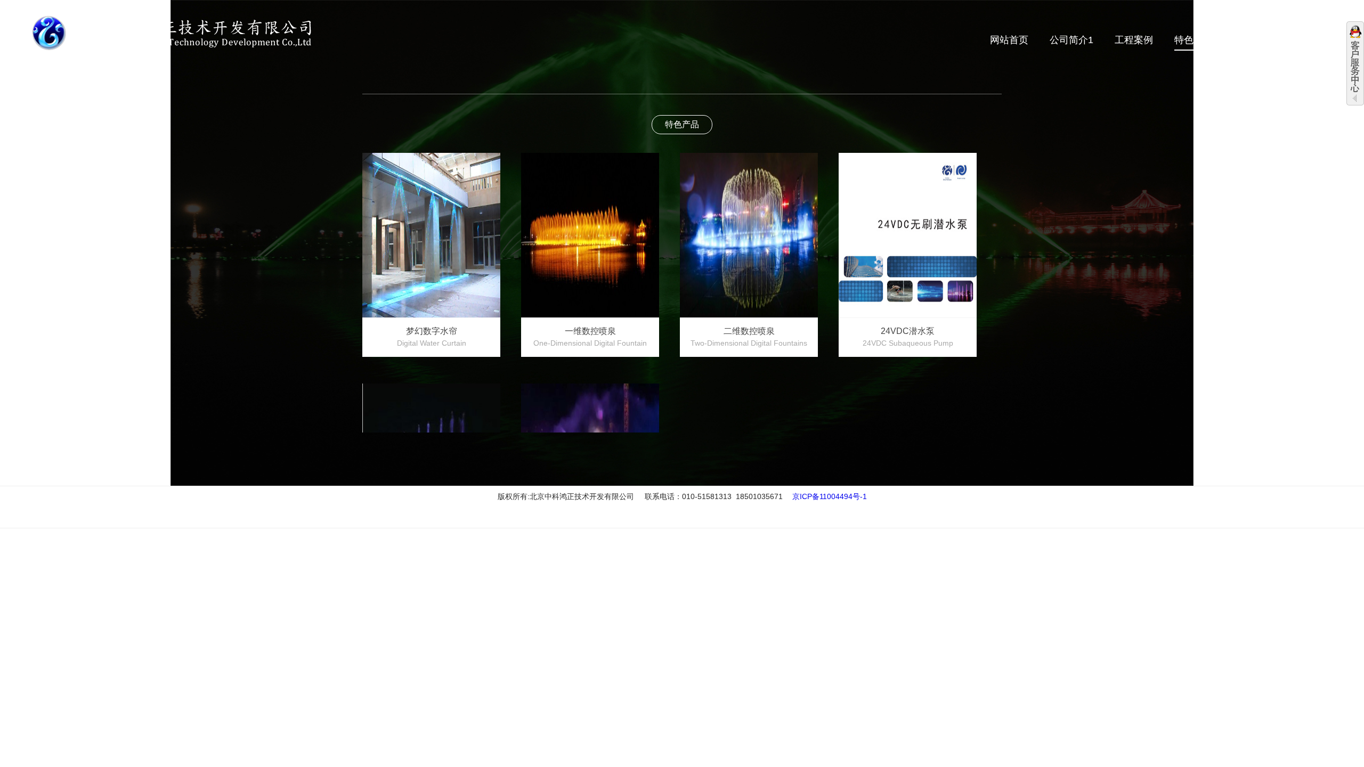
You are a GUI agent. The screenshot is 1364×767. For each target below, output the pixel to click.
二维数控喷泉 (749, 337)
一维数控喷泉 (590, 337)
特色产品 (1193, 40)
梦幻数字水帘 (431, 337)
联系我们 (1313, 40)
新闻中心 (1253, 40)
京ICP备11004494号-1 (829, 496)
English (1296, 22)
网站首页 (1009, 40)
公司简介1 (1071, 40)
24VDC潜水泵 (908, 337)
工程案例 (1134, 40)
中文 (1265, 22)
